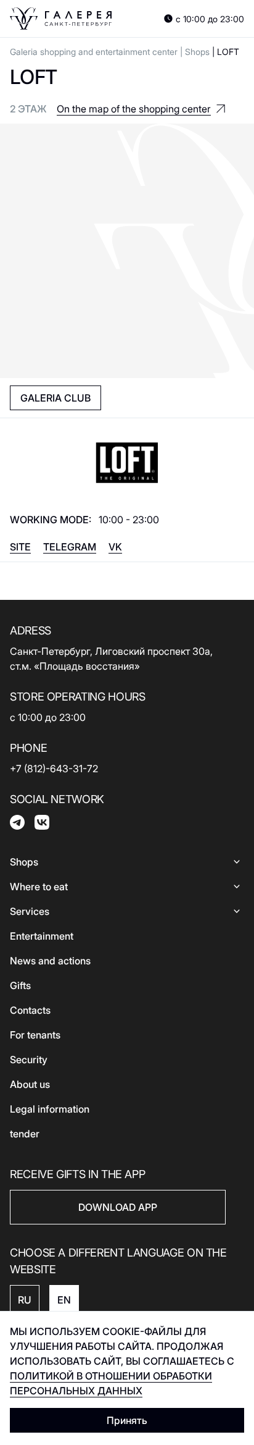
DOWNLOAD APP (117, 1207)
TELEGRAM (69, 547)
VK (115, 547)
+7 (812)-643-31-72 (54, 768)
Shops (197, 51)
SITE (20, 547)
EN (64, 1300)
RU (24, 1300)
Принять (127, 1420)
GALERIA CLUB (55, 398)
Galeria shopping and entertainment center (94, 51)
